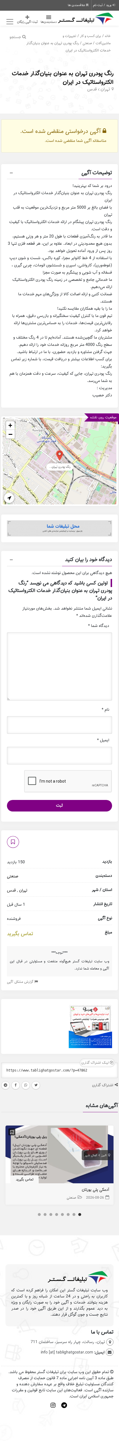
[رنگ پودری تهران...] (59, 455)
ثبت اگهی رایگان (27, 22)
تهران (105, 89)
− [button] (10, 434)
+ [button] (10, 425)
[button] (59, 174)
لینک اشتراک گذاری (95, 1062)
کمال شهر (91, 1155)
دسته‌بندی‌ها (49, 22)
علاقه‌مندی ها (77, 5)
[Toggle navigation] (9, 22)
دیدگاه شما (98, 626)
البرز (104, 1155)
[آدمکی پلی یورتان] (59, 1155)
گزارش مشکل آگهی (20, 982)
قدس (92, 89)
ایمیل (103, 740)
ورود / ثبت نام (102, 5)
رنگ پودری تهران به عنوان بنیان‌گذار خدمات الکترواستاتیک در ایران (63, 78)
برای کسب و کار (90, 36)
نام (105, 709)
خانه (108, 36)
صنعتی (87, 43)
